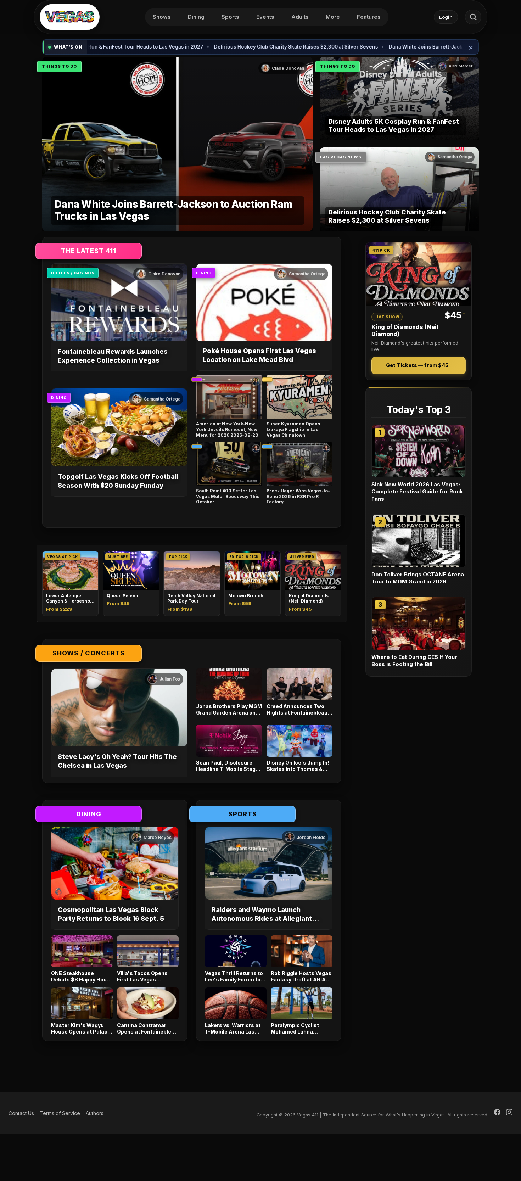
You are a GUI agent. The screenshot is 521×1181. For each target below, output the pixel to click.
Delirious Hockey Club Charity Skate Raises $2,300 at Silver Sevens (233, 47)
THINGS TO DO (59, 66)
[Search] (473, 17)
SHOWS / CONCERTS (88, 653)
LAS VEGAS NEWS (341, 157)
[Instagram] (509, 1113)
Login (446, 17)
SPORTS (242, 814)
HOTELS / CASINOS (73, 273)
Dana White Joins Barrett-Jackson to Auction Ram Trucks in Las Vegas (411, 47)
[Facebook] (497, 1113)
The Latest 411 (88, 250)
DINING (204, 273)
